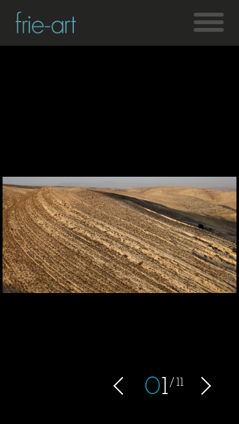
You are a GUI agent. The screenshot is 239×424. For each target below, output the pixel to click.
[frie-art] (47, 23)
